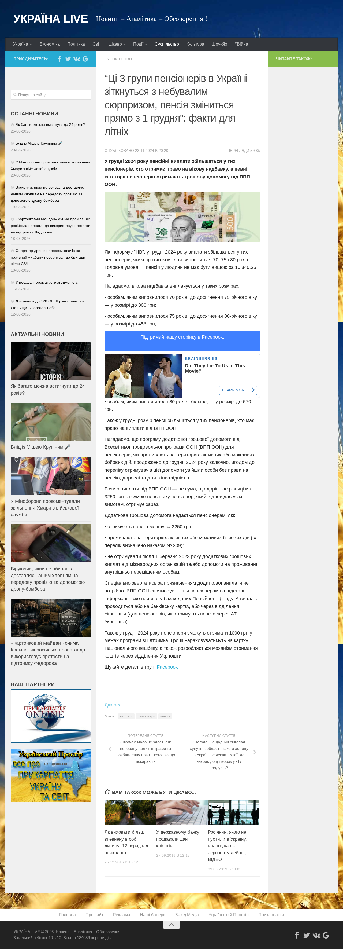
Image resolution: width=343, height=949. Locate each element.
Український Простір (228, 915)
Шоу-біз (219, 44)
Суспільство (167, 44)
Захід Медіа (187, 915)
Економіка (49, 44)
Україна (20, 44)
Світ (96, 44)
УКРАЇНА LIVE (50, 18)
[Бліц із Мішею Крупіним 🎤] (51, 422)
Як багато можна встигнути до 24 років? (50, 124)
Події (138, 44)
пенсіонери (146, 716)
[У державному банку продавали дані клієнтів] (182, 812)
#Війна (241, 44)
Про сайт (94, 915)
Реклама (121, 915)
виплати (126, 716)
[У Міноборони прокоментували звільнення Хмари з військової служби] (51, 475)
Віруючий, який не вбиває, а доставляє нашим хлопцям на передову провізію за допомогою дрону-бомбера (47, 194)
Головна (67, 915)
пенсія (165, 716)
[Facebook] (59, 59)
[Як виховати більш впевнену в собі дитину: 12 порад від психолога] (130, 812)
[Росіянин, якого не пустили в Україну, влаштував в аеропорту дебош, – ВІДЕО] (233, 812)
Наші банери (153, 915)
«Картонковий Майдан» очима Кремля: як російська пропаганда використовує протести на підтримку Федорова (50, 225)
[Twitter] (68, 59)
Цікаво (115, 44)
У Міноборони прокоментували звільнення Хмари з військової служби (45, 508)
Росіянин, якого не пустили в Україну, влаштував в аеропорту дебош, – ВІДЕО (229, 846)
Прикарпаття (271, 915)
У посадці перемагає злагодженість (47, 282)
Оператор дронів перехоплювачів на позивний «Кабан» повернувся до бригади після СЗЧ (48, 257)
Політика (76, 44)
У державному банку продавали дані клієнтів (177, 839)
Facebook (167, 667)
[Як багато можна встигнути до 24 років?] (51, 361)
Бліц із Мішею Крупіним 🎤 (39, 143)
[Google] (85, 59)
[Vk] (76, 59)
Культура (195, 44)
